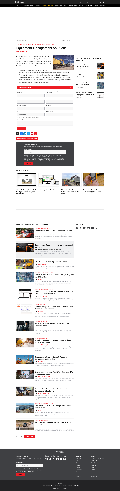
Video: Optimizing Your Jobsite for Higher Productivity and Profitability (26, 191)
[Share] (21, 133)
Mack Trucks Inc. (42, 328)
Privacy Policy (49, 160)
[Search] (100, 2)
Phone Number (50, 99)
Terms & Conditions (68, 485)
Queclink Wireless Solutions (45, 427)
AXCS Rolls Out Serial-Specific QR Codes (84, 73)
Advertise (50, 485)
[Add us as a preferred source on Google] (35, 133)
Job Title (48, 105)
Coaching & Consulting (41, 338)
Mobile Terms (40, 160)
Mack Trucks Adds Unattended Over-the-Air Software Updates (52, 324)
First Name (20, 92)
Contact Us (44, 485)
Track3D (40, 279)
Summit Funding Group (44, 344)
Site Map (76, 485)
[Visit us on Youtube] (92, 228)
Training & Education (40, 386)
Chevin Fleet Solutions (44, 376)
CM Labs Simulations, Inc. (45, 393)
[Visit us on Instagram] (84, 228)
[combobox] (37, 40)
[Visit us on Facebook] (76, 228)
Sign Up (28, 163)
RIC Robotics (41, 361)
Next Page (29, 437)
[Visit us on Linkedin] (88, 228)
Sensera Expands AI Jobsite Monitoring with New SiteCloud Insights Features (84, 94)
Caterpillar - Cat (23, 51)
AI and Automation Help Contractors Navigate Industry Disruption (53, 341)
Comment (20, 119)
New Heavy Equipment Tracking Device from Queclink (53, 423)
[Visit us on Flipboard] (96, 228)
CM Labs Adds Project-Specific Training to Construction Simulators (51, 390)
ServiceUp (40, 311)
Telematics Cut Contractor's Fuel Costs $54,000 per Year (92, 191)
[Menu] (103, 2)
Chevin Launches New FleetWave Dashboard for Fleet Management (54, 373)
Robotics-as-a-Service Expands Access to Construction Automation (51, 358)
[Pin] (32, 133)
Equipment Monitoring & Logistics (45, 44)
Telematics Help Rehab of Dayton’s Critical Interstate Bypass (70, 191)
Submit (21, 128)
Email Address (21, 99)
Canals (40, 410)
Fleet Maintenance (40, 304)
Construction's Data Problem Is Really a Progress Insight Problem (84, 84)
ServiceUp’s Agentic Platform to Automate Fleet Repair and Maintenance (54, 308)
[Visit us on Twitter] (80, 228)
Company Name (21, 105)
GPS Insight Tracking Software (48, 190)
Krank (39, 233)
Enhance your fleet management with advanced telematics (85, 65)
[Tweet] (28, 133)
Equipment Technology (41, 321)
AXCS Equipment (42, 264)
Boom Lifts (38, 259)
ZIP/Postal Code (50, 111)
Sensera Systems (42, 296)
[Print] (17, 133)
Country (19, 111)
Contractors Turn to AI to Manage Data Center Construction (53, 407)
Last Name (49, 92)
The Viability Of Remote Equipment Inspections (53, 230)
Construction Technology (24, 44)
